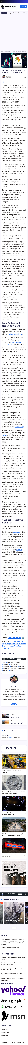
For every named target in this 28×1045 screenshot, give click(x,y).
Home (2, 51)
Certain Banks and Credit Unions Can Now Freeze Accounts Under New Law (14, 920)
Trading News (5, 670)
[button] (17, 6)
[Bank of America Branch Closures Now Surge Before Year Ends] (14, 845)
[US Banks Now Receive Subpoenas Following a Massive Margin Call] (14, 803)
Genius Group (5, 664)
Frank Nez (9, 76)
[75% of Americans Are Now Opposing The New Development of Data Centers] (14, 824)
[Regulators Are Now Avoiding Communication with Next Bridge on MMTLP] (14, 782)
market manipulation (15, 334)
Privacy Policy (4, 1029)
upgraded (16, 532)
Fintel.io (19, 550)
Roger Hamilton (6, 668)
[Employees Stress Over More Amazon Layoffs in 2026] (14, 761)
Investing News (14, 666)
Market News (21, 666)
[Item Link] (14, 913)
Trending (11, 670)
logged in (11, 737)
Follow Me (14, 704)
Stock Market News (21, 668)
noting (4, 435)
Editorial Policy (5, 1032)
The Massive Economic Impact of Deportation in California (18, 722)
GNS (11, 664)
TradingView (19, 427)
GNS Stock (16, 664)
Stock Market (13, 668)
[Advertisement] (14, 33)
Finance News (17, 662)
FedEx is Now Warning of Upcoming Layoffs (16, 716)
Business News (7, 51)
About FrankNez (5, 1035)
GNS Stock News (6, 666)
